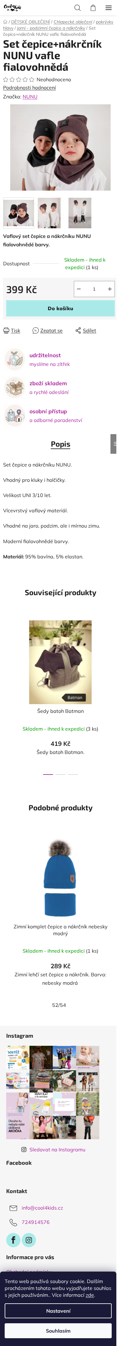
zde (90, 1295)
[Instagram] (29, 1240)
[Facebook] (13, 1240)
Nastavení (58, 1311)
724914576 (36, 1222)
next (114, 653)
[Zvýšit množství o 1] (109, 289)
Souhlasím (58, 1331)
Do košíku (60, 308)
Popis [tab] (60, 443)
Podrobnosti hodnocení (29, 87)
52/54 (59, 1005)
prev (6, 653)
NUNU (30, 96)
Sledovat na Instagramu (57, 1149)
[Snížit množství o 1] (78, 289)
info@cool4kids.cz (42, 1208)
